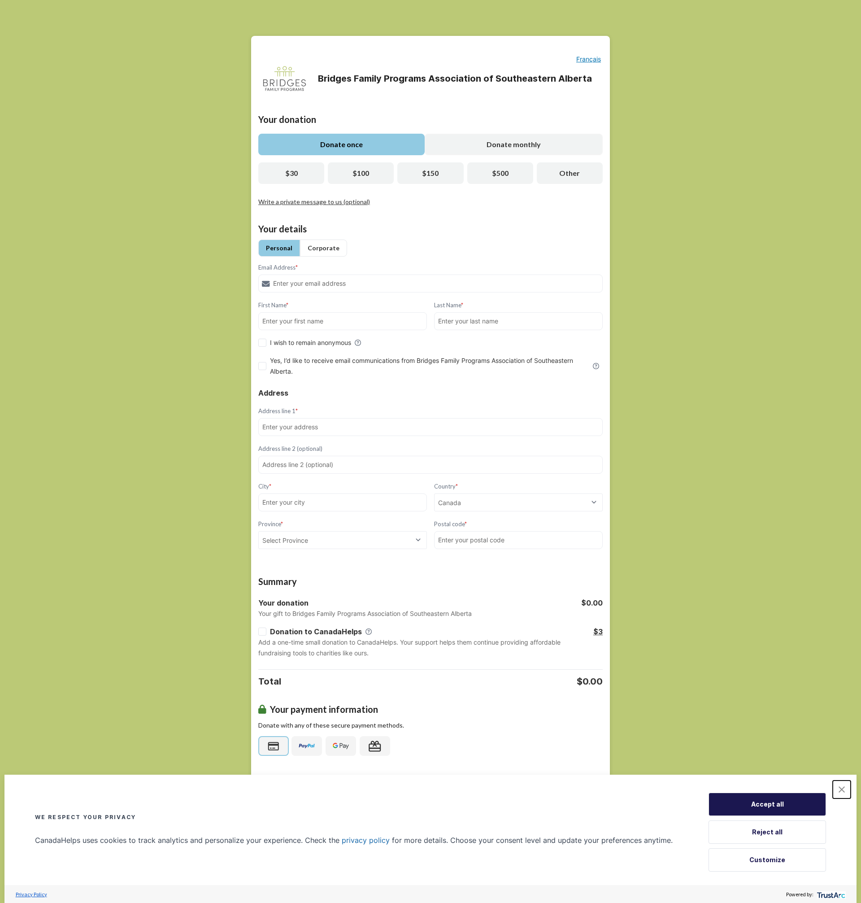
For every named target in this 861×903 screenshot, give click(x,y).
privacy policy (366, 840)
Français (588, 59)
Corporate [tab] (323, 248)
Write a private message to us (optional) (314, 201)
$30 (291, 173)
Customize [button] (767, 860)
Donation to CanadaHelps (316, 631)
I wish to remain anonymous (310, 342)
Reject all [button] (767, 832)
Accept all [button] (767, 804)
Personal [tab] (279, 248)
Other (569, 173)
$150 (430, 173)
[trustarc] (830, 894)
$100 (360, 173)
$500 (500, 173)
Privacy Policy (31, 894)
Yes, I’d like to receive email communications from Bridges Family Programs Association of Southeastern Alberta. (421, 366)
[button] (842, 789)
